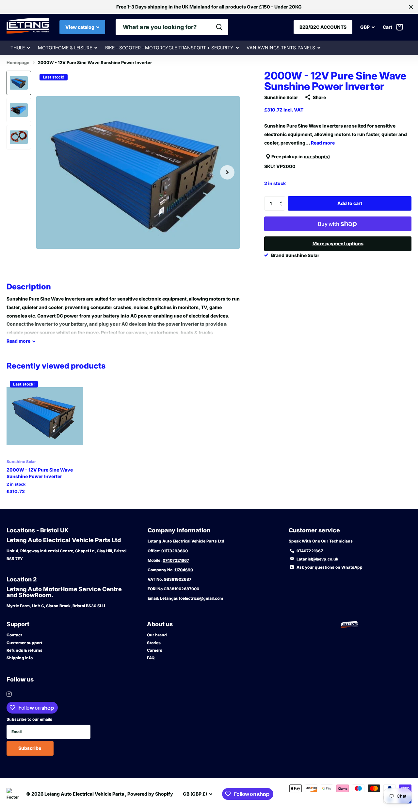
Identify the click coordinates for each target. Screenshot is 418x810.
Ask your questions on (329, 567)
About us (160, 624)
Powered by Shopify (150, 794)
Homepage (18, 62)
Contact (14, 634)
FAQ (150, 657)
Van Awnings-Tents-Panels (281, 47)
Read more (323, 142)
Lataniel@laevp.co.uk (317, 559)
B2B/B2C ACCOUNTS (322, 27)
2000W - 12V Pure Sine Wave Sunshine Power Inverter (40, 473)
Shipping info (20, 657)
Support (18, 624)
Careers (154, 650)
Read (18, 341)
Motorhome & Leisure (65, 47)
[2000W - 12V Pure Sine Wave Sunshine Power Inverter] (45, 416)
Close (411, 7)
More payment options (338, 243)
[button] (227, 172)
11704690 (183, 569)
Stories (154, 642)
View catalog (80, 27)
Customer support (24, 642)
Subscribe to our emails (29, 719)
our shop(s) (317, 156)
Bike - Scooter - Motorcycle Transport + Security (169, 47)
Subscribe (30, 748)
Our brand (157, 634)
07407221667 (176, 560)
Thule (17, 47)
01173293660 (174, 550)
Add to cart (349, 203)
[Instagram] (9, 694)
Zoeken (219, 27)
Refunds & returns (24, 650)
